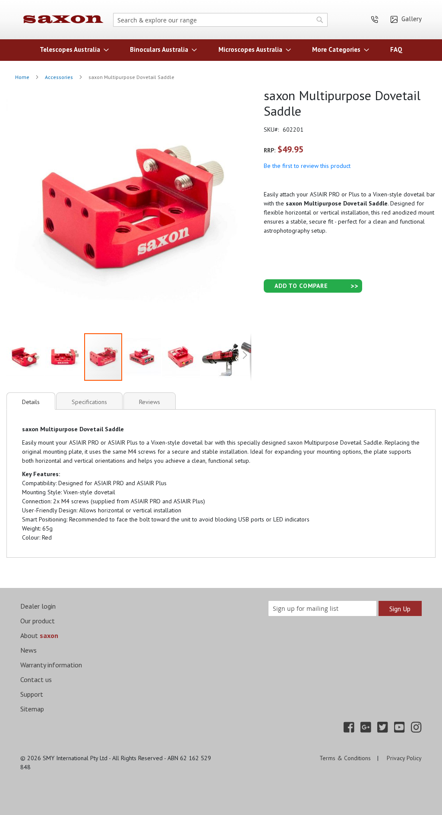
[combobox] (220, 20)
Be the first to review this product (307, 166)
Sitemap (32, 708)
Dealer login (38, 606)
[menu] (221, 49)
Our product (37, 620)
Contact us (36, 679)
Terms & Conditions (345, 758)
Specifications (89, 402)
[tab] (30, 401)
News (28, 650)
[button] (25, 357)
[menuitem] (72, 49)
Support (31, 694)
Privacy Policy (404, 758)
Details (31, 402)
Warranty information (51, 664)
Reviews (149, 402)
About (39, 635)
